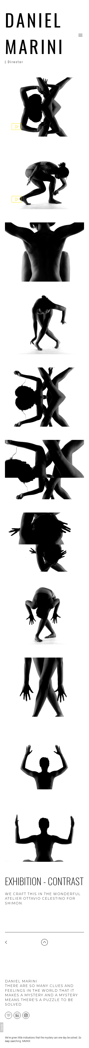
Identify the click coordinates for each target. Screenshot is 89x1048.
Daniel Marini (21, 981)
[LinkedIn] (17, 1015)
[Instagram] (25, 1015)
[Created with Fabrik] (1, 1027)
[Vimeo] (8, 1015)
